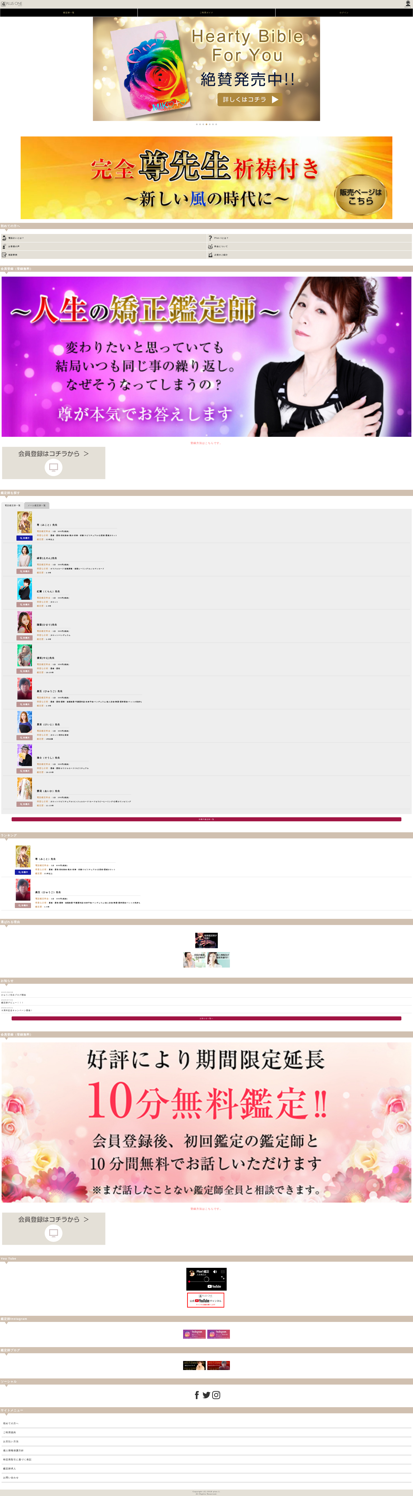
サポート (408, 7)
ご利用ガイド (206, 12)
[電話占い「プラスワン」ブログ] (194, 1369)
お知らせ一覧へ (206, 1018)
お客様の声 (14, 246)
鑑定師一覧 (69, 12)
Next (408, 69)
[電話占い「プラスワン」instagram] (216, 1398)
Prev (4, 69)
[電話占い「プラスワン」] (12, 7)
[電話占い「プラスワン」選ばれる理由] (206, 947)
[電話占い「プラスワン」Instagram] (194, 1337)
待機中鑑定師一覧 (206, 819)
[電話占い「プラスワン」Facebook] (197, 1398)
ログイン (344, 12)
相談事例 (12, 255)
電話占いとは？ (16, 238)
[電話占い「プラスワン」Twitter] (206, 1398)
